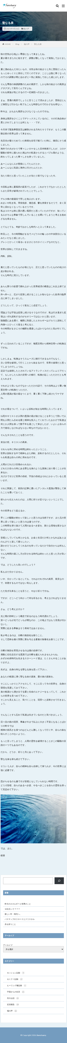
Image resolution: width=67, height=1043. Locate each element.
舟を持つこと (10, 924)
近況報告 (13, 1004)
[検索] (59, 880)
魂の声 (26, 29)
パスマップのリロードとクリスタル (20, 919)
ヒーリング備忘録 (16, 985)
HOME (8, 44)
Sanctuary (41, 1035)
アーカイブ (7, 945)
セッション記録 (15, 973)
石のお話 (13, 998)
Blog (17, 44)
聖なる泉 (38, 44)
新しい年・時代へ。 (13, 914)
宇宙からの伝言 (15, 992)
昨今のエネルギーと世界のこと (18, 904)
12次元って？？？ (12, 909)
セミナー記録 (14, 979)
